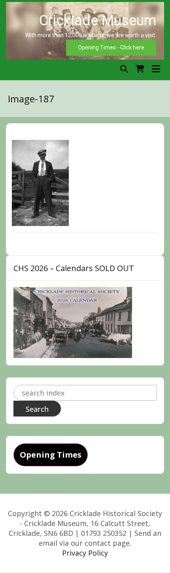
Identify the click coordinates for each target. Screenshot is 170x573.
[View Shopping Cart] (140, 69)
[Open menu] (156, 69)
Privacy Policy (85, 553)
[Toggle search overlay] (124, 69)
